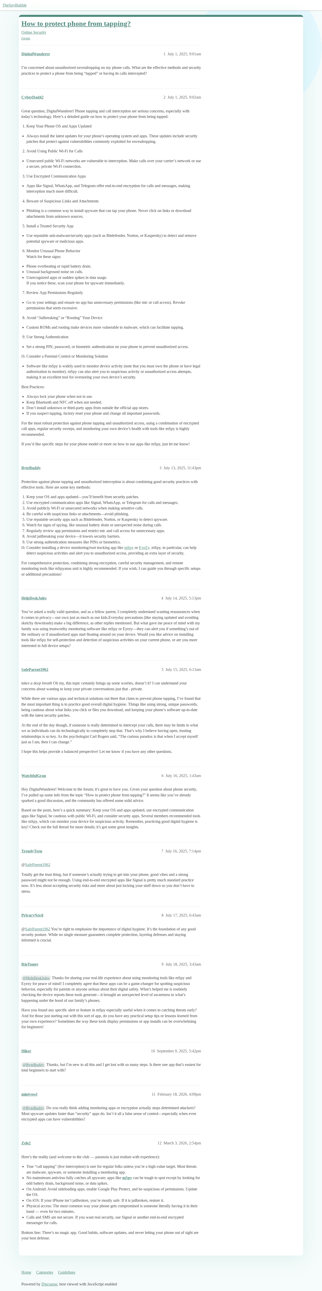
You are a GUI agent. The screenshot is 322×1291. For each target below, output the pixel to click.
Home (26, 1272)
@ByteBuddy (33, 1065)
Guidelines (66, 1272)
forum (25, 38)
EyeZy (144, 547)
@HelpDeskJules (36, 978)
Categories (44, 1272)
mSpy (129, 547)
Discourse (49, 1284)
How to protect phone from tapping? (76, 23)
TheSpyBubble (15, 5)
